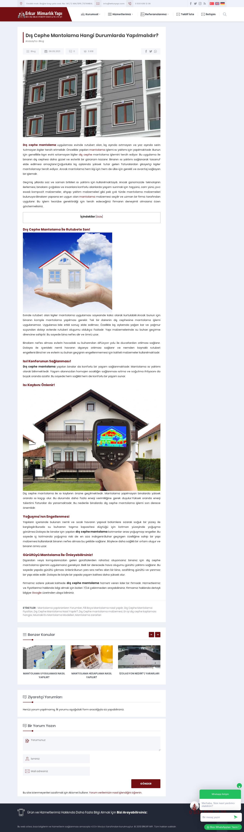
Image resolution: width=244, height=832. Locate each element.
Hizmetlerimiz (122, 14)
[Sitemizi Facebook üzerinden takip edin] (190, 3)
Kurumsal (92, 14)
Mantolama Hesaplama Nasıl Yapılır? (91, 675)
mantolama (97, 150)
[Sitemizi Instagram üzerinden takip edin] (200, 3)
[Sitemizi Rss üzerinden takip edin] (204, 3)
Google (37, 592)
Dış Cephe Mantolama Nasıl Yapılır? (56, 611)
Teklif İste (187, 14)
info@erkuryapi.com (114, 3)
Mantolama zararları (88, 615)
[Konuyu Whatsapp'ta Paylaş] (155, 51)
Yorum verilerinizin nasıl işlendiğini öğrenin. (115, 792)
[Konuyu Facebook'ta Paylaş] (146, 51)
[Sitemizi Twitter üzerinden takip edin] (195, 3)
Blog (41, 41)
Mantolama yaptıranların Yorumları (60, 608)
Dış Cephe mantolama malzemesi (101, 611)
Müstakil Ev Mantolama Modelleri (53, 615)
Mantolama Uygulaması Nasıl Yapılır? (44, 675)
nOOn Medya (97, 826)
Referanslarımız (156, 14)
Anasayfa (31, 41)
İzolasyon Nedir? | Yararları (139, 673)
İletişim (211, 14)
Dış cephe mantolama (39, 145)
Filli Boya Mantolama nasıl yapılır (103, 608)
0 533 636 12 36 (143, 3)
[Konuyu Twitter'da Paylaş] (150, 51)
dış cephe (85, 154)
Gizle (99, 216)
